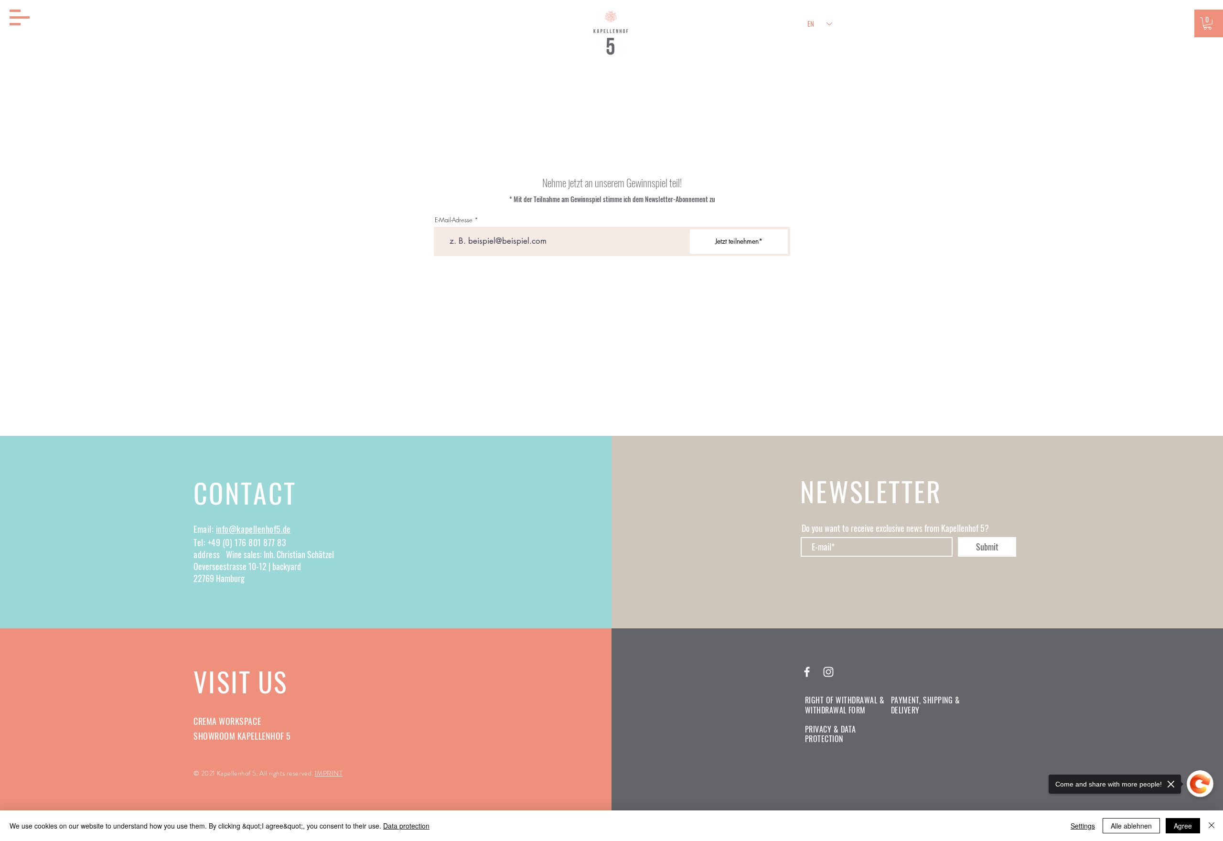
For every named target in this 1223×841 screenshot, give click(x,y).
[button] (20, 17)
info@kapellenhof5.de (253, 529)
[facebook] (807, 672)
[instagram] (828, 672)
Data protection (406, 825)
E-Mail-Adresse (453, 220)
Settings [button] (1083, 825)
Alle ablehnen (1131, 825)
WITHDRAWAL (826, 710)
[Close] (1211, 825)
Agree (1183, 825)
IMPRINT (329, 773)
